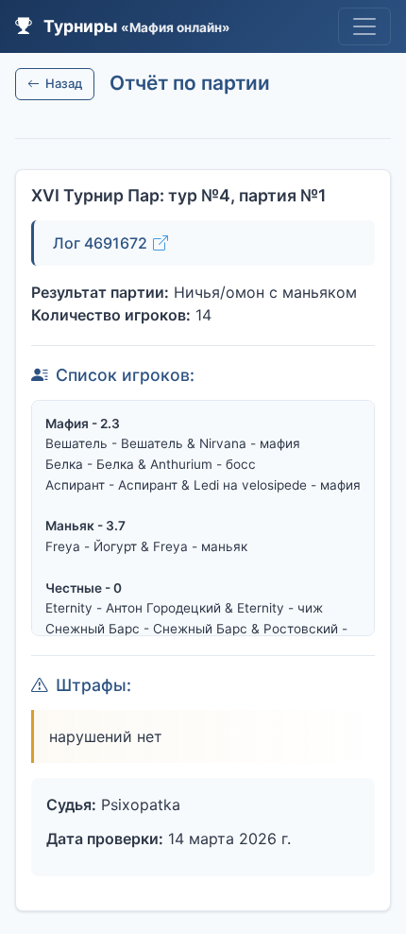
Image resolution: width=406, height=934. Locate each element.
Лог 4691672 (100, 243)
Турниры (135, 26)
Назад (63, 83)
